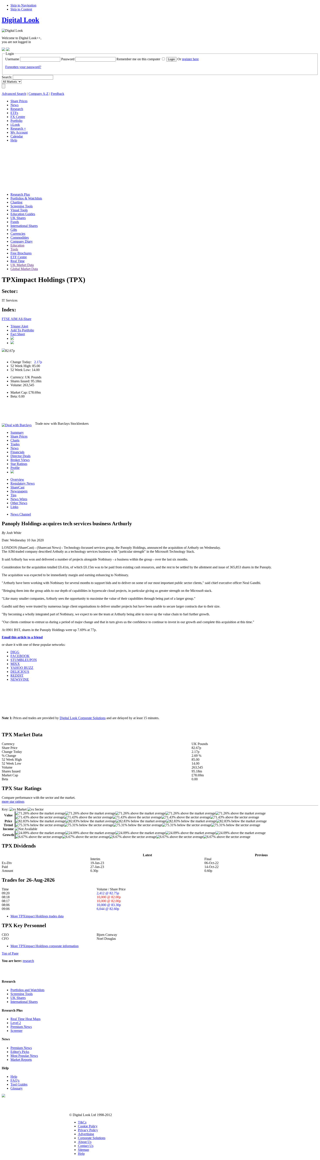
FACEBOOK (20, 656)
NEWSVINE (19, 679)
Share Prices (18, 436)
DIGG (14, 652)
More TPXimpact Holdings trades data (37, 916)
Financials (17, 452)
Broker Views (20, 460)
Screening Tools (21, 994)
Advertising (86, 1134)
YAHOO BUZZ (21, 668)
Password (67, 59)
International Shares (24, 1002)
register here (190, 59)
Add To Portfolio (22, 330)
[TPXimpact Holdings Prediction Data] (12, 472)
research (28, 961)
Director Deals (20, 456)
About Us (84, 1142)
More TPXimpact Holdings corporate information (44, 946)
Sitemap (83, 1150)
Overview (17, 479)
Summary (17, 432)
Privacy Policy (88, 1130)
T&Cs (82, 1122)
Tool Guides (18, 1084)
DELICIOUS (19, 671)
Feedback (57, 94)
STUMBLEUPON (23, 660)
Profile (15, 468)
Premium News (21, 1027)
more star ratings (13, 801)
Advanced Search (14, 94)
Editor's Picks (19, 1052)
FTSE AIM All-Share (16, 319)
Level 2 (15, 1023)
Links (14, 507)
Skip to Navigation (23, 5)
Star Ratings (18, 464)
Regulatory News (22, 483)
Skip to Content (21, 9)
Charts (14, 440)
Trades (15, 444)
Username (12, 59)
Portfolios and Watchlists (27, 990)
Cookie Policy (88, 1126)
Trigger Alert (19, 326)
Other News (18, 503)
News (14, 448)
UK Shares (18, 998)
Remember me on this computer (138, 59)
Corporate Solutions (91, 1138)
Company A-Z (39, 94)
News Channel (20, 514)
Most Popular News (24, 1056)
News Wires (18, 499)
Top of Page (10, 953)
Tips (13, 495)
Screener (16, 1030)
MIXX (15, 664)
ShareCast (17, 487)
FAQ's (14, 1080)
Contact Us (85, 1146)
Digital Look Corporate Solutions (83, 718)
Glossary (16, 1088)
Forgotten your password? (23, 67)
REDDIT (17, 675)
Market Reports (21, 1059)
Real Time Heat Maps (25, 1019)
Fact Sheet (17, 334)
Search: (7, 77)
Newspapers (18, 491)
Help (13, 1076)
